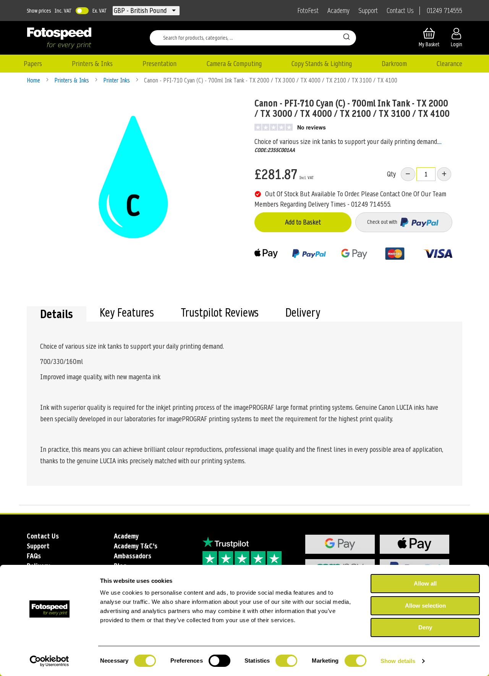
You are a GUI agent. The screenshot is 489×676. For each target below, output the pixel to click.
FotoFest (308, 10)
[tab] (56, 314)
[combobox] (253, 37)
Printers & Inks (72, 80)
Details (56, 314)
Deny (425, 627)
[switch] (219, 661)
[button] (141, 10)
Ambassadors (132, 556)
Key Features (127, 313)
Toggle (82, 10)
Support (368, 10)
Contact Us (400, 10)
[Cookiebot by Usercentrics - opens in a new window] (49, 661)
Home (34, 80)
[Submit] (346, 36)
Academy (338, 10)
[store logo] (59, 38)
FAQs (34, 556)
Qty (391, 174)
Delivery (302, 313)
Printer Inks (117, 80)
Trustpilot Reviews (220, 313)
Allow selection (425, 605)
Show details (398, 661)
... (440, 141)
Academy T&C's (135, 546)
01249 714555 (444, 10)
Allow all (425, 583)
